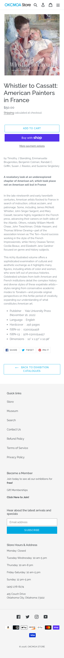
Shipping (9, 112)
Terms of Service (17, 448)
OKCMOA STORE (36, 646)
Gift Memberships (17, 490)
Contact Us (14, 429)
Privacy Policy (16, 457)
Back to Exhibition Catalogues (34, 369)
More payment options (32, 146)
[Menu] (58, 5)
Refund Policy (15, 438)
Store (10, 401)
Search (11, 420)
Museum (12, 411)
